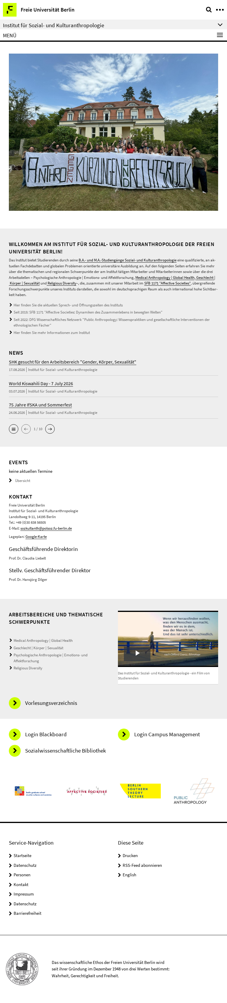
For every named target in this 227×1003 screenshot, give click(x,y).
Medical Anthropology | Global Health (164, 277)
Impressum (24, 894)
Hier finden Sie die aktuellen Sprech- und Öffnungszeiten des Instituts (68, 305)
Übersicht (22, 480)
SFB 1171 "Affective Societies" (167, 283)
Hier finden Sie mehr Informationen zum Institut (52, 332)
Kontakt (21, 884)
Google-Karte (36, 536)
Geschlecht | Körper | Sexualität (38, 647)
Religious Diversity (61, 283)
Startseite (22, 855)
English (129, 874)
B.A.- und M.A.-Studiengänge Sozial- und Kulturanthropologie (127, 260)
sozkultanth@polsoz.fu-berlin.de (46, 528)
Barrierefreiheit (27, 913)
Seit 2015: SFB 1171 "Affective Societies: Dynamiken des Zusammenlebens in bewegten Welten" (88, 312)
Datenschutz (25, 865)
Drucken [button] (130, 855)
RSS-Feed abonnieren (142, 865)
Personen (22, 874)
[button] (13, 429)
